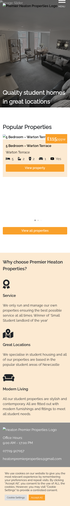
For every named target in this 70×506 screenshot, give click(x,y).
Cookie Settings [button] (16, 497)
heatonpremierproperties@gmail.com (32, 459)
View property (35, 168)
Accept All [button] (37, 497)
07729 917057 (13, 451)
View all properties (35, 230)
